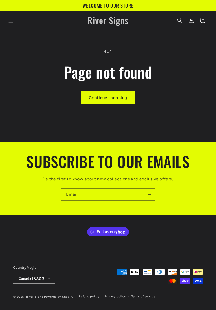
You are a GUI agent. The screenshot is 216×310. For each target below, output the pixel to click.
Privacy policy (115, 296)
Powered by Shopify (59, 296)
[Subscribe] (149, 194)
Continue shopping (108, 97)
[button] (11, 20)
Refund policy (89, 296)
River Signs (34, 296)
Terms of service (143, 296)
